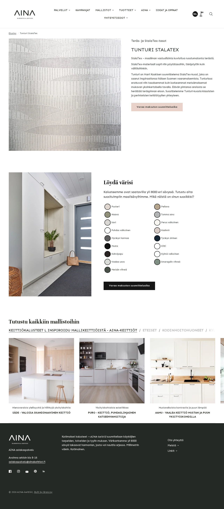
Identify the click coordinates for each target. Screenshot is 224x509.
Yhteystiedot (114, 17)
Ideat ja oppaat (167, 10)
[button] (129, 286)
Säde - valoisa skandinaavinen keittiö (41, 412)
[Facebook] (12, 471)
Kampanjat (82, 10)
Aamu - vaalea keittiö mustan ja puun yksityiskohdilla (182, 414)
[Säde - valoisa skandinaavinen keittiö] (41, 370)
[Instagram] (21, 471)
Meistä (172, 445)
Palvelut (61, 10)
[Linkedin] (46, 471)
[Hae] (211, 14)
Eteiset (150, 330)
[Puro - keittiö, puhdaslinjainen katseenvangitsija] (112, 370)
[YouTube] (29, 472)
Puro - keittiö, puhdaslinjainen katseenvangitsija (112, 414)
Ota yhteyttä (175, 440)
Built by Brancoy (43, 492)
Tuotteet (126, 10)
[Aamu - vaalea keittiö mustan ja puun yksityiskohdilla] (182, 370)
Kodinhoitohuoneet (183, 330)
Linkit (171, 450)
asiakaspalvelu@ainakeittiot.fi (27, 461)
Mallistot (103, 10)
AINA (144, 10)
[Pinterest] (38, 471)
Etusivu (12, 33)
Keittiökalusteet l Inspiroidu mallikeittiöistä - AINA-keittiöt (73, 330)
